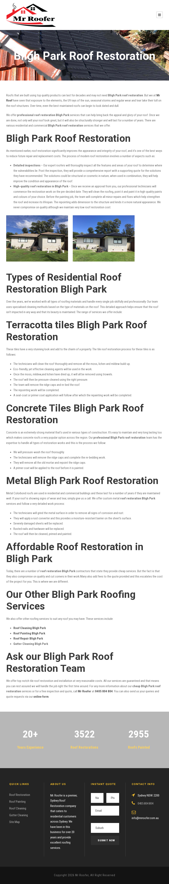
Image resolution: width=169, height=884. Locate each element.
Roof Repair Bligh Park (28, 638)
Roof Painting (17, 801)
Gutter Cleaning (18, 815)
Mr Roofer (84, 691)
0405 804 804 (104, 691)
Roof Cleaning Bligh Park (29, 628)
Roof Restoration (19, 795)
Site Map (14, 822)
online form (41, 696)
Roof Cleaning (17, 808)
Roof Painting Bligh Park (29, 633)
